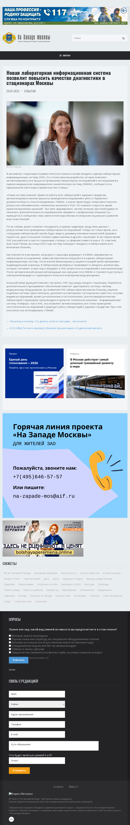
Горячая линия (32, 578)
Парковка (9, 595)
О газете (58, 786)
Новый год (52, 590)
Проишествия (62, 595)
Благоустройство (90, 573)
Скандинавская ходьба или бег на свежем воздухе (44, 646)
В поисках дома (111, 573)
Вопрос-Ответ (12, 578)
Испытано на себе (47, 584)
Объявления (87, 590)
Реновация (80, 595)
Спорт (7, 601)
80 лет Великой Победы (17, 573)
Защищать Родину (73, 578)
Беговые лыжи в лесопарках (30, 636)
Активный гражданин (46, 573)
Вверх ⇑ (73, 786)
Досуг (56, 578)
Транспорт (41, 601)
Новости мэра (12, 590)
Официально (105, 590)
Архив (12, 669)
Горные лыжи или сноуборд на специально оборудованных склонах (55, 639)
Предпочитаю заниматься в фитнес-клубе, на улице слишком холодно (57, 652)
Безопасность (69, 573)
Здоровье (9, 584)
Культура (89, 584)
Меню (66, 55)
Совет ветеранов (112, 595)
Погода (22, 595)
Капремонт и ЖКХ (71, 584)
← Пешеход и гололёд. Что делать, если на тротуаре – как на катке (46, 321)
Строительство (23, 601)
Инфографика (26, 584)
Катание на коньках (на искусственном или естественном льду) (53, 642)
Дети (46, 578)
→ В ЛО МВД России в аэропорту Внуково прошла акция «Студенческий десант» (54, 328)
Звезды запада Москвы (99, 578)
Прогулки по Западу (41, 595)
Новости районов (33, 590)
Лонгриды (103, 584)
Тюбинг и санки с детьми (28, 649)
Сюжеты (10, 563)
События (30, 91)
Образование (69, 590)
